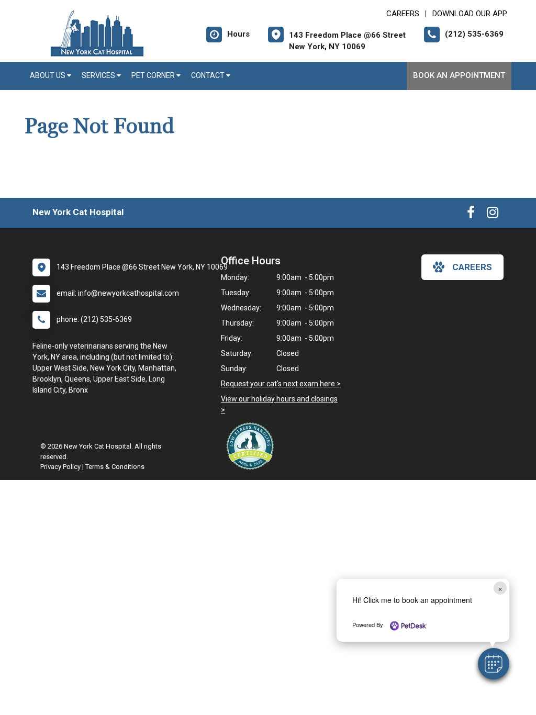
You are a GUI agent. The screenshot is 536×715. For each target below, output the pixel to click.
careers (472, 267)
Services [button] (99, 75)
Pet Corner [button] (153, 75)
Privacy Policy (60, 467)
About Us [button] (48, 75)
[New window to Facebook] (471, 214)
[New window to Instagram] (493, 214)
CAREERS (402, 13)
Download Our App (469, 13)
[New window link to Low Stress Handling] (252, 446)
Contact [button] (208, 75)
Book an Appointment (459, 75)
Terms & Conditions (114, 467)
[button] (493, 663)
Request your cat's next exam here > (281, 383)
